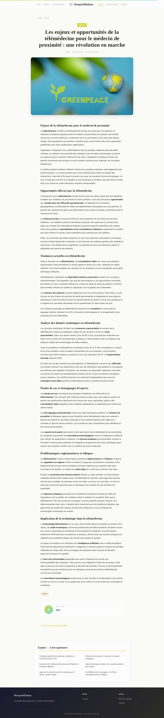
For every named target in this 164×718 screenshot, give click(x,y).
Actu (39, 4)
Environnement (112, 4)
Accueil (39, 18)
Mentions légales (125, 699)
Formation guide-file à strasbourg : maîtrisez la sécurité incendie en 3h (56, 657)
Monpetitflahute (81, 4)
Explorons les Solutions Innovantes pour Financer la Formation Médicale (59, 665)
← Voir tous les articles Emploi (53, 625)
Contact (121, 703)
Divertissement (58, 4)
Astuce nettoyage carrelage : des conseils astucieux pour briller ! (104, 665)
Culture (46, 4)
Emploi (100, 4)
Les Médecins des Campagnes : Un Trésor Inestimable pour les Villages (101, 673)
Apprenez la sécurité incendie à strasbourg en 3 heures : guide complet (57, 673)
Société (124, 4)
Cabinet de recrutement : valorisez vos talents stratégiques (102, 657)
